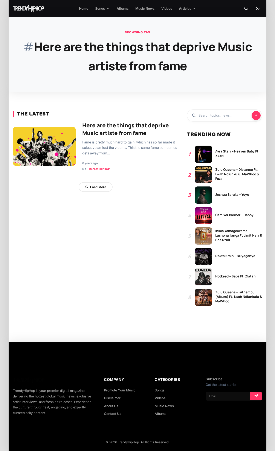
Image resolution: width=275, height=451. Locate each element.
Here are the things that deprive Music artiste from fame (125, 129)
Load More (98, 187)
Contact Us (112, 414)
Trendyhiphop (98, 169)
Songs (159, 390)
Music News (164, 406)
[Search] (246, 8)
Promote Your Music (120, 390)
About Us (111, 406)
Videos (160, 398)
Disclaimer (112, 398)
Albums (160, 414)
